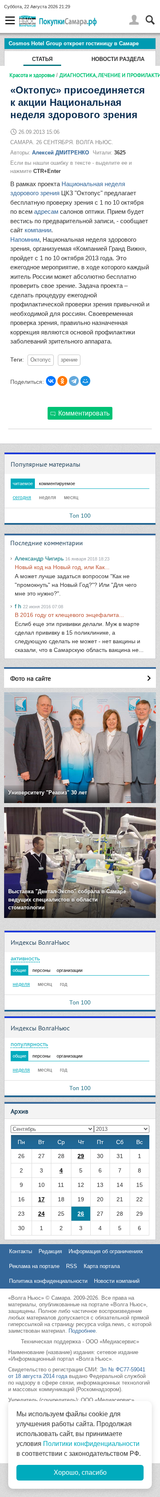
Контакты (20, 1251)
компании (38, 230)
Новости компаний (116, 1281)
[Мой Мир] (85, 381)
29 (81, 1156)
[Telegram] (74, 381)
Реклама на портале (34, 1266)
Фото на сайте (30, 678)
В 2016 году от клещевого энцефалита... (69, 615)
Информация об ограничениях (106, 1251)
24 (41, 1214)
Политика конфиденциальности (48, 1281)
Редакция (50, 1251)
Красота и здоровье (32, 75)
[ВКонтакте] (51, 381)
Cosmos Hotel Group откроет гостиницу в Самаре (74, 43)
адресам (46, 211)
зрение (69, 360)
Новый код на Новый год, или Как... (62, 567)
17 (41, 1199)
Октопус (40, 360)
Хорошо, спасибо (80, 1472)
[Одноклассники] (62, 381)
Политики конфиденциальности (91, 1443)
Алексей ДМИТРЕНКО (60, 152)
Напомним (24, 239)
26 (81, 1214)
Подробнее (82, 1331)
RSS (71, 1266)
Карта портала (102, 1266)
